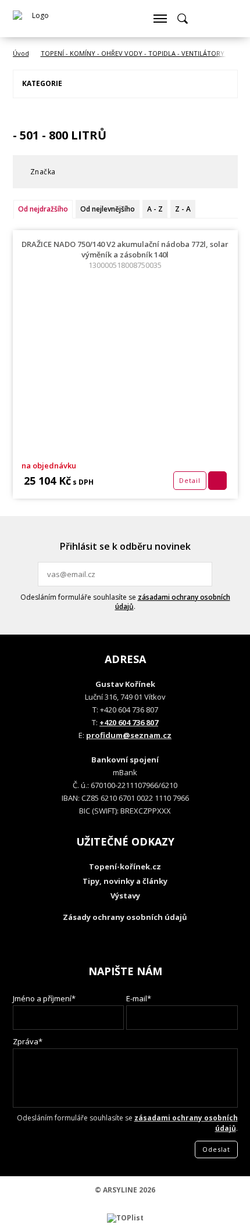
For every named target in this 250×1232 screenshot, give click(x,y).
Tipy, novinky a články (125, 881)
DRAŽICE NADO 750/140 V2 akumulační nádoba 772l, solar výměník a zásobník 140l (125, 254)
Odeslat (201, 574)
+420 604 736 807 (128, 722)
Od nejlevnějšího (107, 209)
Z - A (183, 209)
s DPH (82, 482)
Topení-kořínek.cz (125, 866)
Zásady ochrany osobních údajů (125, 917)
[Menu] (159, 18)
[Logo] (36, 18)
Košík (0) (205, 18)
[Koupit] (217, 480)
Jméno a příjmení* (44, 998)
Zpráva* (27, 1041)
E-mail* (138, 998)
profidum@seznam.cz (129, 735)
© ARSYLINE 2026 (125, 1190)
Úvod (21, 53)
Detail (190, 480)
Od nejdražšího (43, 209)
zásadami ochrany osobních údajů (172, 601)
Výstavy (125, 895)
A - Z (155, 209)
